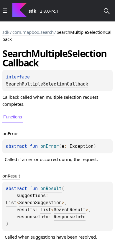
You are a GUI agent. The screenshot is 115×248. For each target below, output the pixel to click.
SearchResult (70, 210)
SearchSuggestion (40, 203)
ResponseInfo (70, 217)
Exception (81, 146)
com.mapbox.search (33, 32)
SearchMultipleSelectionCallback (47, 84)
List (11, 203)
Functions (12, 116)
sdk (5, 32)
